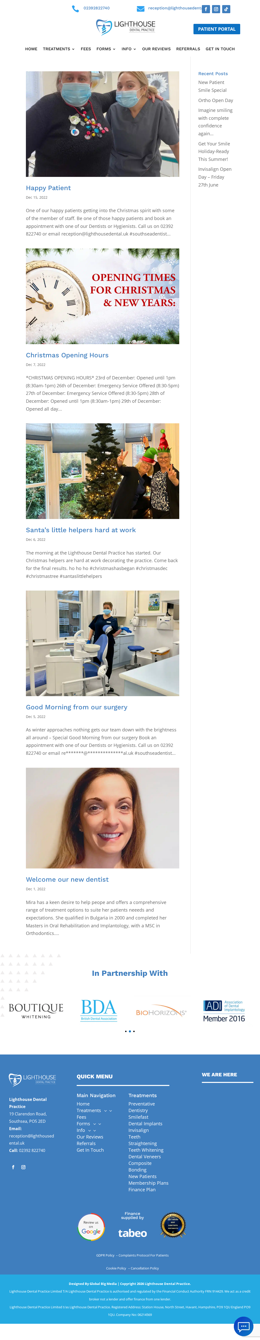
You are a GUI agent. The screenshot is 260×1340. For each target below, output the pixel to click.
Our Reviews (156, 49)
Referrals (188, 49)
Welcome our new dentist (67, 879)
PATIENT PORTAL (217, 29)
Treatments (56, 49)
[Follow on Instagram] (216, 9)
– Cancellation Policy (143, 1268)
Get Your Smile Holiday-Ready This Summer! (214, 151)
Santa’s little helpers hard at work (81, 530)
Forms (103, 49)
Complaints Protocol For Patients (144, 1255)
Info (127, 49)
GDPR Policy (105, 1255)
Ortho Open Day (215, 100)
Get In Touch (220, 49)
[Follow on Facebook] (206, 9)
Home (31, 49)
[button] (125, 1031)
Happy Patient (48, 188)
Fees (86, 49)
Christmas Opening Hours (67, 355)
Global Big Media (103, 1283)
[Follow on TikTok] (226, 9)
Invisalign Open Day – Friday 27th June (215, 177)
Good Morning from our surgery (76, 707)
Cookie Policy (116, 1268)
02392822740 (97, 8)
